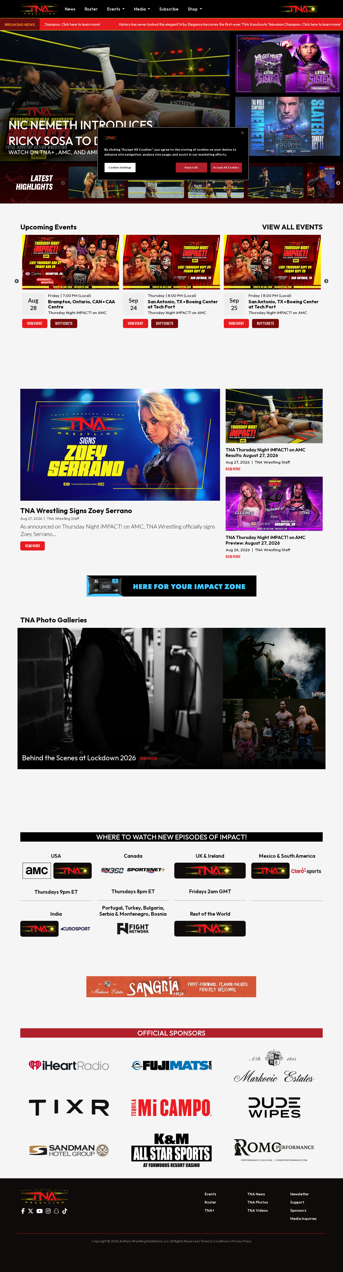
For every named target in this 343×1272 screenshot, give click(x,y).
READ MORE (32, 545)
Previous (63, 183)
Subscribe (168, 9)
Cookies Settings (120, 167)
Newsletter (299, 1194)
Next (338, 183)
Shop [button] (193, 9)
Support (297, 1202)
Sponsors (298, 1210)
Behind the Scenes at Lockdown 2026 (79, 757)
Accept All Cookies (226, 167)
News (70, 9)
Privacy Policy (241, 1241)
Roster (91, 9)
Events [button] (114, 9)
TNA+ (209, 1210)
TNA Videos (257, 1210)
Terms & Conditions (214, 1241)
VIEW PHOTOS (148, 758)
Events (210, 1194)
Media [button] (140, 9)
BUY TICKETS (63, 323)
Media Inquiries (303, 1218)
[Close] (242, 133)
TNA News (256, 1194)
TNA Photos (257, 1202)
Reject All (191, 167)
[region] (173, 153)
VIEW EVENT (34, 323)
